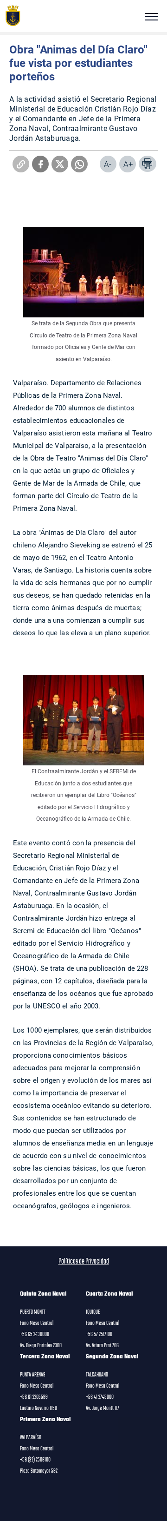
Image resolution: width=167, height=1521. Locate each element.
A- (107, 163)
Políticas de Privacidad (83, 1262)
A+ (128, 163)
